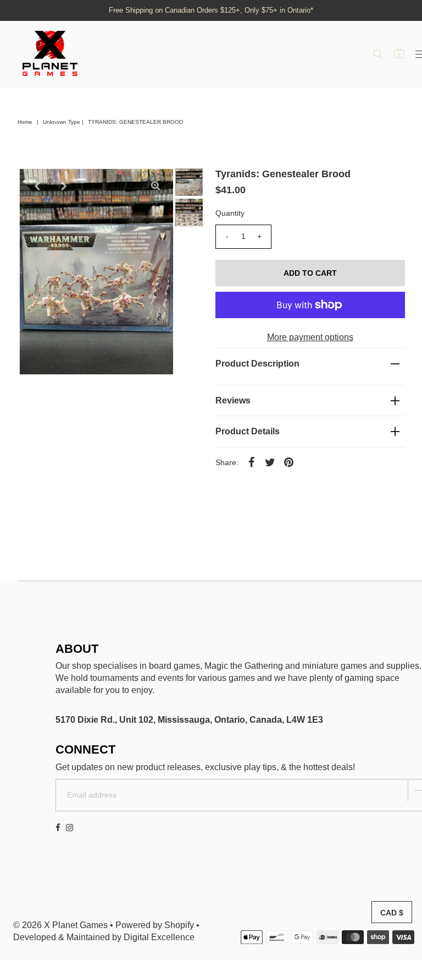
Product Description (257, 363)
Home (25, 122)
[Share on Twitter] (270, 462)
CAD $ (391, 912)
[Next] (64, 186)
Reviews (233, 400)
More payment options (310, 337)
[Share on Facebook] (251, 462)
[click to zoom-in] (155, 186)
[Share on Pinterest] (289, 462)
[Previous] (37, 186)
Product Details (247, 431)
